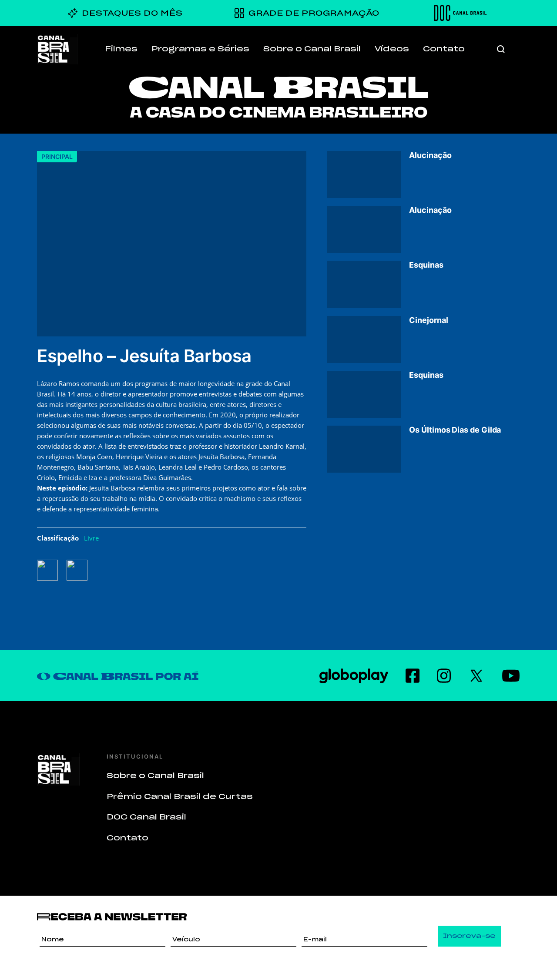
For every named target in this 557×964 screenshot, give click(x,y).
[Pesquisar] (501, 49)
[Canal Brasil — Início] (57, 49)
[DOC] (460, 13)
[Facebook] (412, 676)
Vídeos (392, 49)
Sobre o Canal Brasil (312, 49)
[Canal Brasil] (58, 769)
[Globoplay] (353, 675)
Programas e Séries (200, 49)
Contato (444, 49)
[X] (476, 676)
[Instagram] (444, 676)
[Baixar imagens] (81, 570)
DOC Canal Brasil (146, 817)
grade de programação (313, 13)
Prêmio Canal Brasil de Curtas (180, 796)
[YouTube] (511, 676)
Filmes (121, 49)
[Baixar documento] (52, 570)
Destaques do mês (132, 13)
